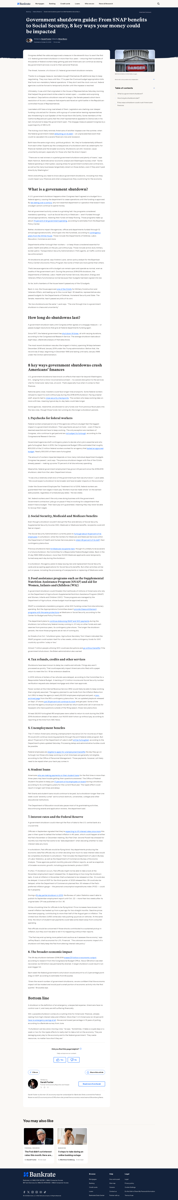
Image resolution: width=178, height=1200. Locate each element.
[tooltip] (80, 1049)
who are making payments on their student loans (58, 775)
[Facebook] (24, 1192)
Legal (126, 1179)
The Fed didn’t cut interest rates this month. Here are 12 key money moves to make (38, 1156)
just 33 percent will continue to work (60, 701)
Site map (112, 1183)
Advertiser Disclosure (145, 12)
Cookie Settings (130, 1187)
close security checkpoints (57, 398)
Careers (112, 1187)
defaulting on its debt (63, 134)
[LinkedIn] (36, 1192)
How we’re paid (114, 1179)
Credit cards (93, 1187)
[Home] (23, 4)
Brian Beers (63, 39)
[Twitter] (28, 1192)
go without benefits (91, 648)
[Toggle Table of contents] (154, 88)
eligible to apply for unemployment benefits (66, 752)
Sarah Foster (46, 39)
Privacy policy (129, 1183)
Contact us (113, 1191)
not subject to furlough (76, 433)
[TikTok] (45, 1192)
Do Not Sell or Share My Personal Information (140, 1191)
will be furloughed (81, 740)
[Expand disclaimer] (154, 79)
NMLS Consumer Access (54, 1180)
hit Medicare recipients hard (62, 549)
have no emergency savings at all (42, 1020)
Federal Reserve (37, 11)
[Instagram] (32, 1192)
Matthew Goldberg (67, 1160)
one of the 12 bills (64, 289)
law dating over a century (41, 203)
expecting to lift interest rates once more (83, 831)
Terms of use (129, 1195)
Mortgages (93, 1179)
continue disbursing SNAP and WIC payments (69, 621)
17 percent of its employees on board (70, 782)
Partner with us (114, 1195)
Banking (28, 11)
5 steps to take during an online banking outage (70, 1153)
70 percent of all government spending (50, 221)
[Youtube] (41, 1192)
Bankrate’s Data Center (96, 1195)
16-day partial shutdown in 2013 (49, 895)
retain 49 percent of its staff (88, 540)
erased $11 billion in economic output (80, 957)
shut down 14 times (70, 333)
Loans (91, 1191)
